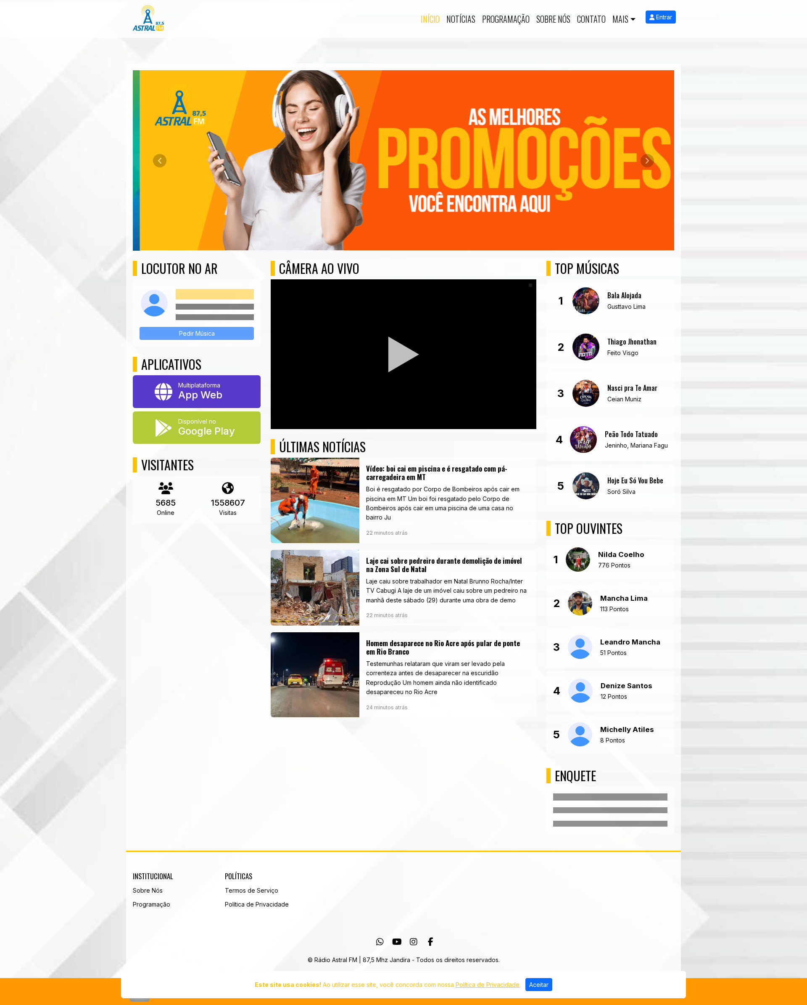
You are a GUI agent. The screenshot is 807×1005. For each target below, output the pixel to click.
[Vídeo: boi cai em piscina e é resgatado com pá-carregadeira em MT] (403, 500)
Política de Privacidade (257, 903)
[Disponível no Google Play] (197, 427)
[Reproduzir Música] (586, 300)
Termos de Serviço (251, 890)
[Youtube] (397, 941)
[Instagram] (413, 941)
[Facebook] (430, 941)
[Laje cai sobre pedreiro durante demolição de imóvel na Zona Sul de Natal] (403, 587)
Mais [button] (620, 19)
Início (430, 19)
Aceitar (539, 984)
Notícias (460, 19)
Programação (506, 19)
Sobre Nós (553, 19)
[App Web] (197, 391)
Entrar (663, 17)
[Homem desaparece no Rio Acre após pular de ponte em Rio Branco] (403, 674)
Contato (591, 19)
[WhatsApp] (380, 941)
